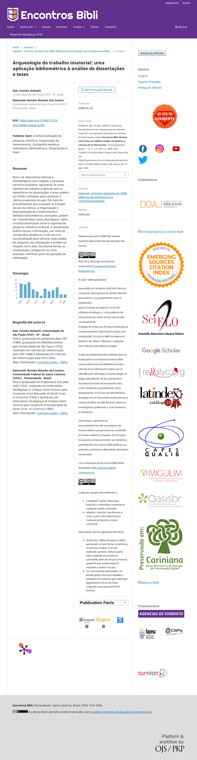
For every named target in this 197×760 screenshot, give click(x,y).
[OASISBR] (161, 507)
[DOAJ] (161, 212)
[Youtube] (176, 152)
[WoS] (161, 287)
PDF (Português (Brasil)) (98, 89)
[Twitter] (143, 163)
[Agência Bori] (148, 582)
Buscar (182, 27)
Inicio (10, 27)
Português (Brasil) (149, 87)
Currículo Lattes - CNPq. (52, 362)
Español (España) (149, 82)
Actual (46, 27)
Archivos (61, 27)
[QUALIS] (161, 456)
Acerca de (27, 27)
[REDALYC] (161, 376)
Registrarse (172, 3)
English (143, 76)
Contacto (110, 27)
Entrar (95, 27)
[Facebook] (143, 152)
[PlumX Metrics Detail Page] (24, 649)
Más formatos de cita (93, 175)
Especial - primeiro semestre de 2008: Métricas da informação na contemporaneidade (61, 51)
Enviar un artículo (152, 53)
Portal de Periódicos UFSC (26, 34)
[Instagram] (159, 152)
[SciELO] (161, 336)
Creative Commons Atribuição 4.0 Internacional (121, 712)
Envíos (78, 27)
